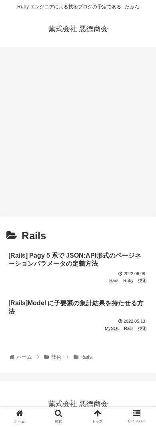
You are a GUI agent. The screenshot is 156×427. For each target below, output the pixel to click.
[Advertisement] (78, 135)
